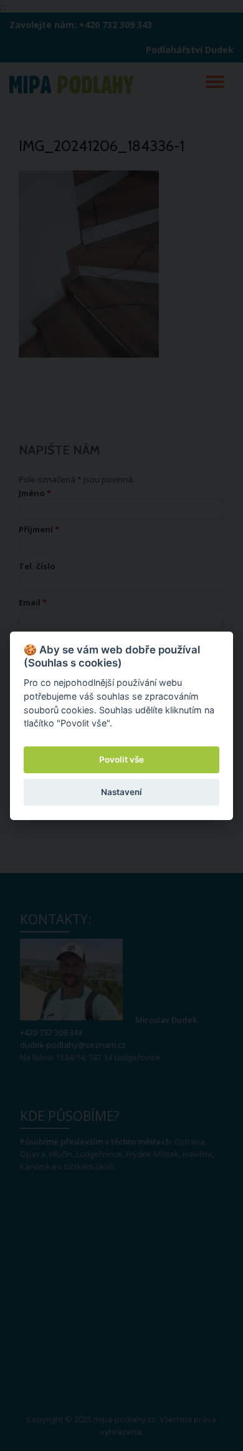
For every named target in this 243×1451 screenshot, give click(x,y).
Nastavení (121, 792)
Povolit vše (121, 760)
